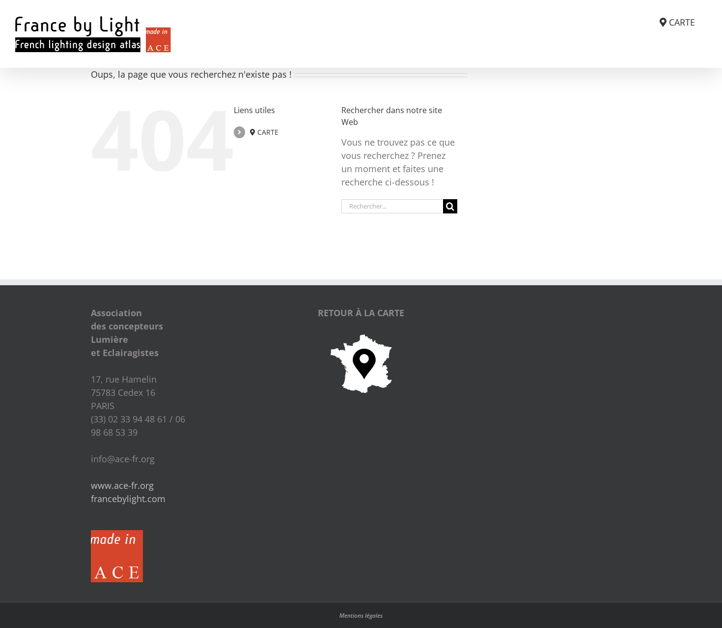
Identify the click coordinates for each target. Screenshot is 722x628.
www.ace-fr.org (122, 485)
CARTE (266, 132)
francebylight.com (128, 499)
